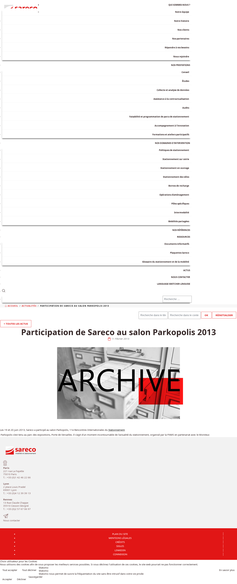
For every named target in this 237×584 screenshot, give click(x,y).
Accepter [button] (7, 579)
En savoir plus (227, 570)
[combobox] (177, 299)
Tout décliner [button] (29, 570)
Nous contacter (11, 520)
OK (206, 315)
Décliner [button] (21, 579)
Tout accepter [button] (9, 570)
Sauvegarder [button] (36, 576)
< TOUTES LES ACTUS (16, 323)
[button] (97, 290)
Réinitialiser (224, 315)
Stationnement (116, 429)
